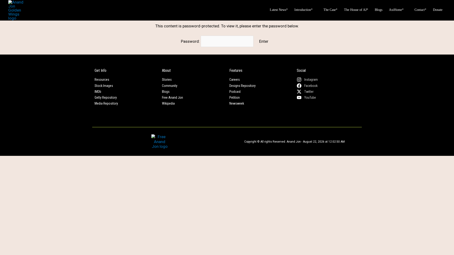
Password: (191, 41)
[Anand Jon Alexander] (17, 10)
